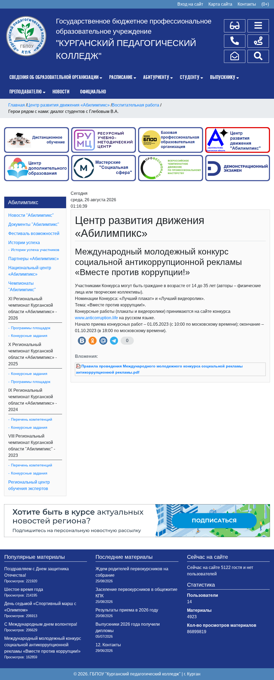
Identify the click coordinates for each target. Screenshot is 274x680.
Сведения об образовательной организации (53, 77)
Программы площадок (30, 328)
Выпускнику (222, 77)
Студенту (189, 77)
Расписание (120, 77)
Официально (93, 91)
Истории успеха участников (35, 250)
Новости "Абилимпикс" (31, 215)
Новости (60, 91)
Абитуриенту (156, 77)
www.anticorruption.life (96, 318)
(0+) (265, 4)
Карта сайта (220, 4)
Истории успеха (24, 242)
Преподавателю (25, 91)
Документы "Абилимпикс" (33, 224)
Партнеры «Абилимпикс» (33, 258)
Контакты (247, 4)
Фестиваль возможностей (33, 233)
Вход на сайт (190, 4)
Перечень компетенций (31, 419)
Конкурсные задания (29, 335)
